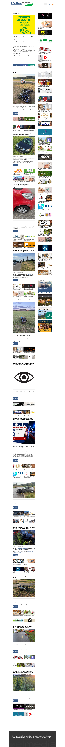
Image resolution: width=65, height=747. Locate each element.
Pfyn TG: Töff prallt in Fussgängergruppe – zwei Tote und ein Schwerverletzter (23, 627)
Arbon (30, 8)
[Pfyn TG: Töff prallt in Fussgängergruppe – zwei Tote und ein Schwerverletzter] (24, 635)
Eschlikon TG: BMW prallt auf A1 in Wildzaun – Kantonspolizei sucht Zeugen (24, 251)
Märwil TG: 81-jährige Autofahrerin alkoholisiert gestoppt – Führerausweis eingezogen (22, 186)
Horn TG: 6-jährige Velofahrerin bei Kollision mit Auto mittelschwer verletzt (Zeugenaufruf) (23, 364)
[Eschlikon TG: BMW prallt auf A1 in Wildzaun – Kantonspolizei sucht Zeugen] (24, 262)
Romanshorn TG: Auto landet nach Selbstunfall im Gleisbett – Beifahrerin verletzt (24, 528)
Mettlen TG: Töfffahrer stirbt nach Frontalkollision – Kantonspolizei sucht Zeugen (22, 576)
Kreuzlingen (38, 8)
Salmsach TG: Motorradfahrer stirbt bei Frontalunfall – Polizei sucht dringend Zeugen (24, 300)
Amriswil (26, 8)
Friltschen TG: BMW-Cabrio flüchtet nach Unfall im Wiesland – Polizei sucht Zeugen (23, 672)
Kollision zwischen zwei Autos (21, 500)
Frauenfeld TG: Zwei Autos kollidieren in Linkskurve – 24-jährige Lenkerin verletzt (22, 480)
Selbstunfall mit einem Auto (22, 548)
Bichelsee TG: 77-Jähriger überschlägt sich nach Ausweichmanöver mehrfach (23, 134)
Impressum (14, 732)
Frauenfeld (33, 8)
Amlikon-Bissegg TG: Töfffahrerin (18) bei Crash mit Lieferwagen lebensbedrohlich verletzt (23, 71)
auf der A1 (30, 274)
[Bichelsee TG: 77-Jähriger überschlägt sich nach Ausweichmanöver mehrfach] (24, 145)
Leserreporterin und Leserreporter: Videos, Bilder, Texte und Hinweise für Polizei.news (23, 419)
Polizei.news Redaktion (20, 156)
